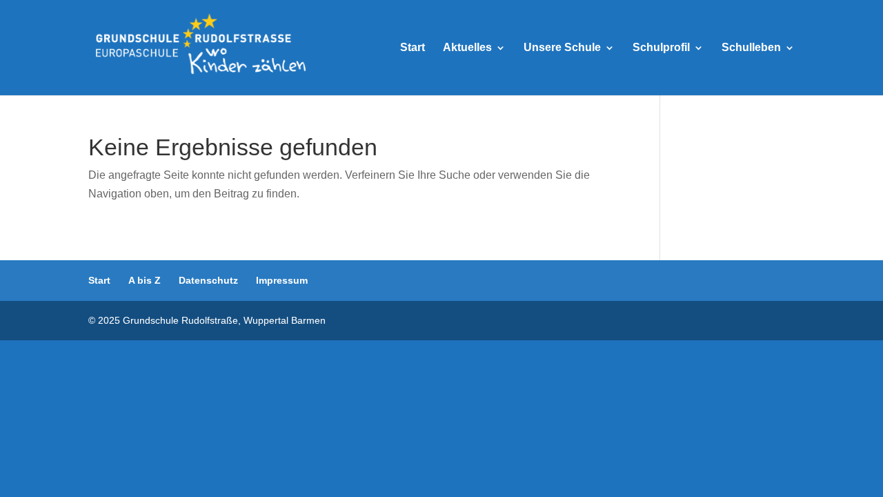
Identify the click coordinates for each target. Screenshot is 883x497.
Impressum (282, 280)
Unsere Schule (562, 48)
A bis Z (144, 280)
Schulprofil (661, 48)
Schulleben (751, 48)
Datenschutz (208, 280)
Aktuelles (467, 48)
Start (412, 48)
